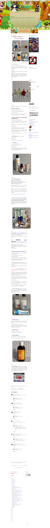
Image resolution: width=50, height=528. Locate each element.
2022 (12, 510)
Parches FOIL (17, 281)
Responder (14, 409)
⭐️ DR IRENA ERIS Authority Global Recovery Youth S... (17, 495)
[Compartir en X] (20, 388)
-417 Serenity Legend (16, 179)
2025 (12, 478)
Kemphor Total (15, 329)
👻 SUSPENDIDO (31, 120)
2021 (11, 511)
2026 (12, 477)
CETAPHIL (18, 240)
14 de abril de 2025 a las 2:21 (20, 444)
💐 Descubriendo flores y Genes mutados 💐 (16, 497)
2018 (11, 514)
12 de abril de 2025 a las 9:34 (20, 407)
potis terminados (17, 389)
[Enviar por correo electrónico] (19, 388)
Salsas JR (33, 129)
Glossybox (12, 242)
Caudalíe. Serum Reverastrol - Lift (19, 262)
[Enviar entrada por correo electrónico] (17, 388)
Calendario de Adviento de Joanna (22, 242)
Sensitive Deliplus (15, 335)
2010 (11, 521)
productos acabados (21, 389)
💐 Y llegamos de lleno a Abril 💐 (15, 501)
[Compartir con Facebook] (21, 388)
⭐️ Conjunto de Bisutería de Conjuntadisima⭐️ (32, 123)
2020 (12, 512)
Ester (13, 394)
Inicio (19, 465)
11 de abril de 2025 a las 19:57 (20, 398)
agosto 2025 (13, 482)
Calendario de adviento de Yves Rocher (16, 191)
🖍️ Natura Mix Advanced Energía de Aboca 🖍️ (16, 490)
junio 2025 (13, 484)
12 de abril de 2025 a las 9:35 (20, 416)
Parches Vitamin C (18, 288)
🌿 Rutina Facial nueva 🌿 (14, 496)
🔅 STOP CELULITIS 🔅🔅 (32, 124)
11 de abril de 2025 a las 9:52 (17, 394)
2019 (11, 513)
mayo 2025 (13, 485)
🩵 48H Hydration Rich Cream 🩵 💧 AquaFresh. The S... (17, 500)
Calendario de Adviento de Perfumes (17, 106)
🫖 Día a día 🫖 (13, 488)
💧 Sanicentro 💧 (13, 502)
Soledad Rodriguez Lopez (15, 444)
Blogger (27, 523)
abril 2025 (13, 486)
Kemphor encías (15, 319)
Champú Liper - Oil (16, 366)
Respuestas (15, 397)
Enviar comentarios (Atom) (20, 467)
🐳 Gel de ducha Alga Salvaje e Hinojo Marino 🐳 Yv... (17, 491)
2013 (11, 518)
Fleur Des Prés (15, 189)
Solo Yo (14, 388)
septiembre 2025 (14, 481)
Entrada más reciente (14, 465)
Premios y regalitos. (13, 27)
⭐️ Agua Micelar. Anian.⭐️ (14, 489)
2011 (11, 520)
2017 (11, 515)
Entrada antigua (25, 465)
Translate (34, 82)
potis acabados (14, 389)
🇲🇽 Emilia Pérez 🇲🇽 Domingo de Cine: (15, 494)
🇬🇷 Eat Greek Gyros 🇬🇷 (14, 503)
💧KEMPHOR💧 (31, 134)
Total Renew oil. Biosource (20, 251)
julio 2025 (13, 483)
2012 (11, 519)
